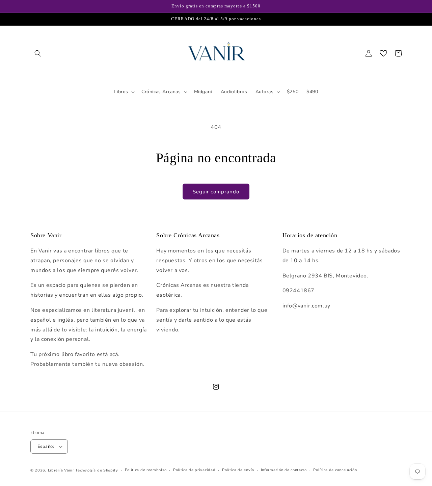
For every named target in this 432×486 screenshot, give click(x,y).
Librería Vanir (61, 470)
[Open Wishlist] (383, 53)
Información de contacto (284, 470)
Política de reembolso (146, 470)
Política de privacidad (194, 470)
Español (45, 446)
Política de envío (238, 470)
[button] (37, 53)
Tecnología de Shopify (96, 470)
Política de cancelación (335, 470)
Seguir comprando (216, 191)
